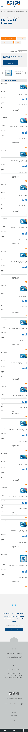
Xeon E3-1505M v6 (23, 577)
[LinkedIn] (10, 693)
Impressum (14, 715)
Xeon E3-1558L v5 (23, 138)
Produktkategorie (7, 42)
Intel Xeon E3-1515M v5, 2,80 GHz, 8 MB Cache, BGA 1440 (18, 430)
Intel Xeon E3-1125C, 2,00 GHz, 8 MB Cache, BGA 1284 (19, 362)
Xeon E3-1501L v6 (23, 542)
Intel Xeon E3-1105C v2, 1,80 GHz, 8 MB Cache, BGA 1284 (18, 295)
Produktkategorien (10, 11)
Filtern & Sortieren (9, 39)
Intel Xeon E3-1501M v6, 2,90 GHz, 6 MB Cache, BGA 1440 (18, 497)
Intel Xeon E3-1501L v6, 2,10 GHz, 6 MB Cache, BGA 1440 (18, 531)
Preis (18, 42)
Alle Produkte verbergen (10, 62)
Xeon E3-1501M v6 (23, 508)
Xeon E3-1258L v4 (23, 273)
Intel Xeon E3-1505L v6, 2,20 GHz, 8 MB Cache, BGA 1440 (18, 194)
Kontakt (14, 712)
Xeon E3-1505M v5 (23, 475)
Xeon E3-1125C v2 (23, 340)
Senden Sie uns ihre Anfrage (14, 629)
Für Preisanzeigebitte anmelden (15, 109)
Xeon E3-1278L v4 (23, 239)
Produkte (3, 11)
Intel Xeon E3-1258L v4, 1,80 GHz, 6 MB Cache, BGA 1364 (18, 262)
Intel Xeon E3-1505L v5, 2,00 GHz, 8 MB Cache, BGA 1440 (18, 93)
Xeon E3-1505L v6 (23, 205)
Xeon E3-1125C (23, 374)
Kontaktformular (14, 659)
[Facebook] (17, 693)
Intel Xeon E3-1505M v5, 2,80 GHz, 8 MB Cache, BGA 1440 (18, 463)
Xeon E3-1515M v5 (23, 441)
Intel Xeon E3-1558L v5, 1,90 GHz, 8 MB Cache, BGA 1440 (18, 127)
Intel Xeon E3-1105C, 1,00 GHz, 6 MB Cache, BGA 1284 (19, 396)
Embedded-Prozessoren (21, 11)
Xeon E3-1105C (23, 407)
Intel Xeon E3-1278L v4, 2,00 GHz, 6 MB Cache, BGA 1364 (18, 228)
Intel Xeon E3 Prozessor (17, 13)
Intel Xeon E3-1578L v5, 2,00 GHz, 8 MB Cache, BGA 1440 (18, 161)
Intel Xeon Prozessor (6, 13)
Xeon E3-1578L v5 (23, 172)
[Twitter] (14, 693)
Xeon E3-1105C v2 (23, 306)
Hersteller (21, 39)
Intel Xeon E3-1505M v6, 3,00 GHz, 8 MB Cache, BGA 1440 (18, 566)
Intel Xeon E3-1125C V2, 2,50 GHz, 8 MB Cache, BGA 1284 (18, 329)
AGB (14, 720)
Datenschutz (14, 718)
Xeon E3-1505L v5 (23, 104)
